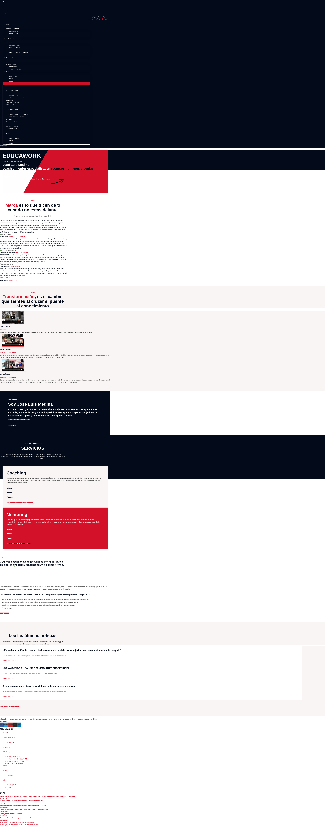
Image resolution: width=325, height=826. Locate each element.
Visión (9, 493)
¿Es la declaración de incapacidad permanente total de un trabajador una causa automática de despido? (62, 650)
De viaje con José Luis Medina (11, 814)
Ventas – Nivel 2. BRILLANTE (19, 50)
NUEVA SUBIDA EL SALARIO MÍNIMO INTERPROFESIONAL (36, 668)
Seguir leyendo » (9, 660)
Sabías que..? (14, 76)
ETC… (11, 81)
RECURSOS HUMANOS (16, 55)
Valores (10, 497)
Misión (9, 488)
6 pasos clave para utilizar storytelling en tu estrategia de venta (39, 686)
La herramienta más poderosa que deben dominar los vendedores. (24, 809)
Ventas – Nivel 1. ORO (17, 47)
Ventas (12, 78)
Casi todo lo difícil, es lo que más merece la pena (17, 818)
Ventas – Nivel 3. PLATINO (18, 52)
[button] (46, 83)
